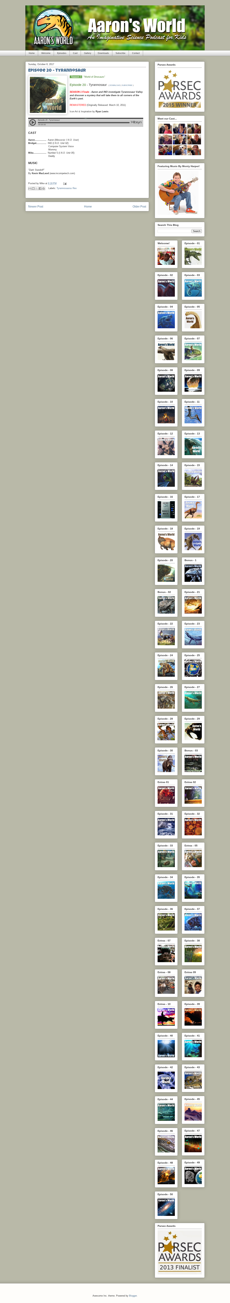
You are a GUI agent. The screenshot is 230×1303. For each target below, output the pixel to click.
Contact (136, 53)
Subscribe (120, 53)
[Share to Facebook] (40, 188)
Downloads (103, 53)
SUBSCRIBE (127, 85)
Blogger (133, 1295)
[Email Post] (64, 183)
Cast (75, 53)
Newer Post (35, 206)
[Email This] (30, 188)
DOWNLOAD (115, 85)
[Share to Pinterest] (43, 188)
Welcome (45, 53)
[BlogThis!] (33, 188)
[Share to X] (36, 188)
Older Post (139, 206)
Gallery (87, 53)
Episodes (61, 53)
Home (32, 53)
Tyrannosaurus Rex (67, 188)
